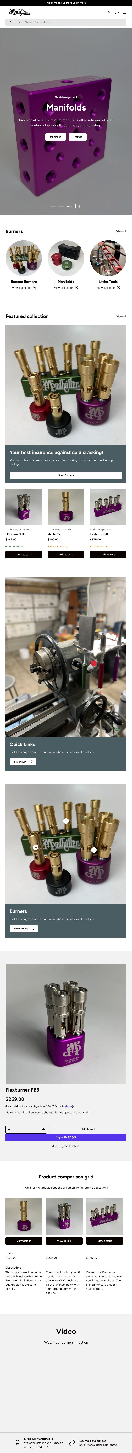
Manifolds (66, 281)
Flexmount (20, 761)
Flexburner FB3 (15, 534)
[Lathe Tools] (108, 258)
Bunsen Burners (53, 137)
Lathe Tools (108, 281)
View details (24, 1240)
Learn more (79, 2)
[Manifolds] (66, 258)
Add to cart (88, 1129)
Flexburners (81, 137)
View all (121, 231)
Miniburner (55, 534)
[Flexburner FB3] (24, 507)
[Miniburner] (66, 507)
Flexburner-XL (99, 534)
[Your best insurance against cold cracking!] (66, 385)
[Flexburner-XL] (108, 507)
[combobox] (66, 22)
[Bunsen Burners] (24, 258)
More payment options (66, 1146)
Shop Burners (66, 475)
